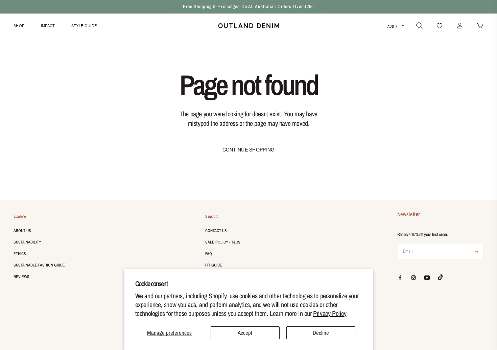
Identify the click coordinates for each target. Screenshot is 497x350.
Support (211, 216)
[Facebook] (400, 277)
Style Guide (84, 25)
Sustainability (27, 242)
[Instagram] (413, 277)
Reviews (21, 276)
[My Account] (460, 26)
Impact (48, 25)
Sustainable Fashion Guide (39, 265)
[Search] (419, 26)
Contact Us (216, 230)
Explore (20, 216)
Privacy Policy (329, 313)
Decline (321, 332)
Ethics (20, 253)
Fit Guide (213, 265)
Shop (19, 25)
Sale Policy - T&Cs (222, 242)
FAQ (208, 253)
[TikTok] (440, 277)
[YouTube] (427, 277)
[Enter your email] (476, 251)
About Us (22, 230)
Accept (245, 332)
